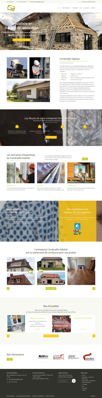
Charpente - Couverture (88, 377)
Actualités (86, 8)
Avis (80, 8)
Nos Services (66, 8)
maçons (76, 88)
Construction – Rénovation (88, 381)
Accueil (59, 8)
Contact (93, 8)
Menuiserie (85, 379)
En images (75, 8)
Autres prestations (86, 382)
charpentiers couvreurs (84, 88)
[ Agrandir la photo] (21, 271)
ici (21, 375)
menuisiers (62, 90)
